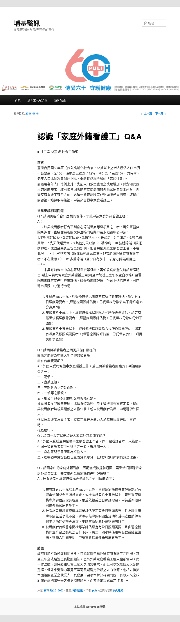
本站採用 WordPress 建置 (90, 607)
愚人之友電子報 (37, 100)
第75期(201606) (53, 590)
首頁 (18, 100)
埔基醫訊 (27, 23)
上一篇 (146, 113)
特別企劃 (77, 590)
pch (94, 590)
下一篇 (160, 113)
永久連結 (118, 590)
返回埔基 (60, 100)
